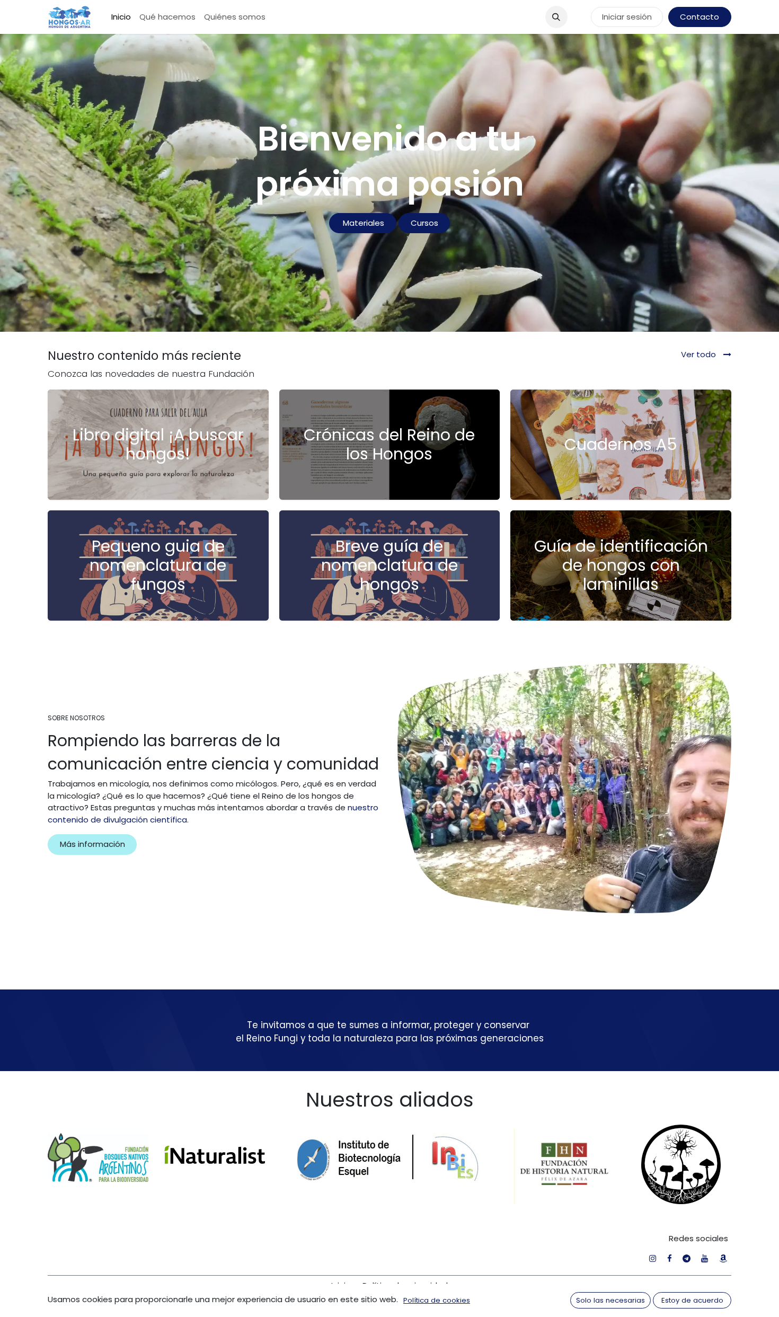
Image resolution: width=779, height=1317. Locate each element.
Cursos (424, 222)
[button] (556, 17)
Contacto (699, 16)
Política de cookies (436, 1300)
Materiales (362, 222)
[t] (686, 1258)
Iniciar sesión (627, 16)
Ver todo (699, 354)
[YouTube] (704, 1258)
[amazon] (723, 1258)
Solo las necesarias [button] (610, 1300)
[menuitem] (121, 17)
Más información (92, 844)
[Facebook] (670, 1258)
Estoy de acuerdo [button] (692, 1300)
